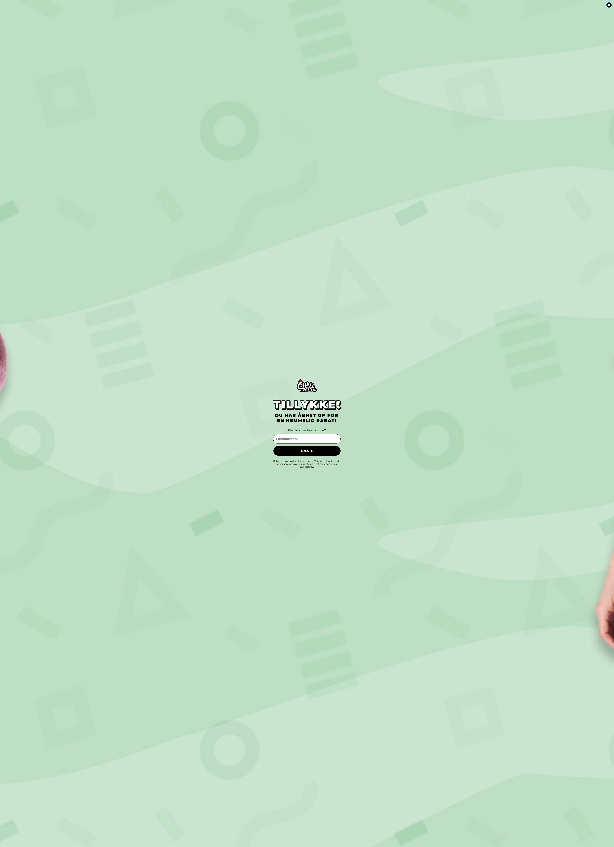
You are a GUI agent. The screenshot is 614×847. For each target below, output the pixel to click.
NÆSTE (307, 451)
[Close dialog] (609, 5)
